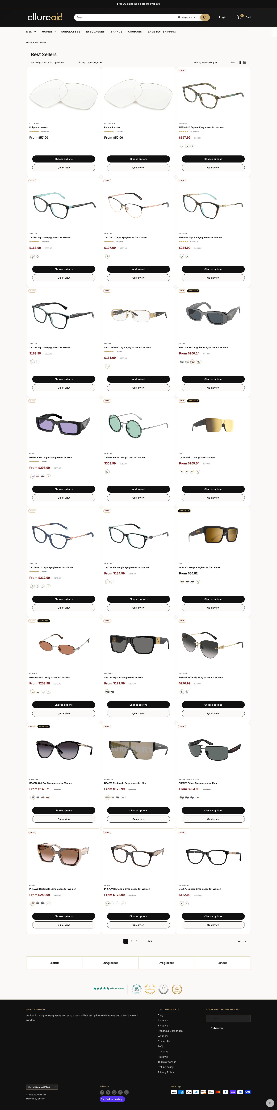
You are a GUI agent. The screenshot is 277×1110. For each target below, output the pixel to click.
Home (29, 42)
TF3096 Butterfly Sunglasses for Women (201, 677)
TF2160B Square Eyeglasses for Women (200, 237)
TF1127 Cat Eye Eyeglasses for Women (125, 237)
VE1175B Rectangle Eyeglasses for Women (127, 347)
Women (47, 31)
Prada (182, 344)
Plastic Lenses (112, 127)
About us (163, 1020)
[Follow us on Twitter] (108, 1092)
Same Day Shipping (161, 31)
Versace (108, 344)
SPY (180, 454)
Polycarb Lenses (38, 127)
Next (240, 941)
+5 (198, 582)
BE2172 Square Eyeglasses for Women (200, 889)
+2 (198, 472)
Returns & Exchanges (170, 1030)
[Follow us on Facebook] (102, 1092)
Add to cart (138, 269)
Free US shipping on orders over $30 (138, 3)
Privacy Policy (166, 1072)
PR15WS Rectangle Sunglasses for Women (52, 889)
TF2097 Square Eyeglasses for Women (50, 237)
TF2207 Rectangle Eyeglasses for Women (127, 567)
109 (150, 941)
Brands (116, 31)
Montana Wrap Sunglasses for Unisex (199, 567)
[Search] (205, 17)
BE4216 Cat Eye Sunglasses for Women (50, 783)
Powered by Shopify (35, 1099)
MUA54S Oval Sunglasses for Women (49, 677)
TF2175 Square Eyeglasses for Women (50, 347)
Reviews (163, 1056)
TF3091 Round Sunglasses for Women (125, 457)
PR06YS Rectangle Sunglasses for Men (50, 457)
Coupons (135, 31)
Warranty (163, 1036)
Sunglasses (70, 31)
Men (29, 31)
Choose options (64, 159)
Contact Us (164, 1041)
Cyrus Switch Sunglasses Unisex (197, 457)
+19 (198, 362)
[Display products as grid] (239, 62)
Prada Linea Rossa (189, 779)
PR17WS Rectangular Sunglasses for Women (203, 347)
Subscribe (217, 1028)
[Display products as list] (244, 62)
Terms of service (167, 1062)
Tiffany (183, 123)
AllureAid (34, 123)
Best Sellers (40, 42)
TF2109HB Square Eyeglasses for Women (201, 127)
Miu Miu (33, 674)
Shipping (163, 1025)
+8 (48, 476)
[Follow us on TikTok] (126, 1092)
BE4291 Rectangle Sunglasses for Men (125, 783)
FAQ (160, 1046)
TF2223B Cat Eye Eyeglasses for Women (51, 567)
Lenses (222, 963)
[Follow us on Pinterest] (120, 1092)
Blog (160, 1015)
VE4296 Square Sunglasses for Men (123, 677)
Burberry (34, 779)
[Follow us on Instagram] (114, 1092)
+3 (123, 903)
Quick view (64, 167)
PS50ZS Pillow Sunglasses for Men (198, 783)
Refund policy (165, 1067)
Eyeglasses (95, 31)
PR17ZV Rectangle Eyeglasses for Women (127, 889)
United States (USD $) (39, 1087)
